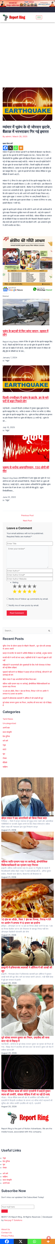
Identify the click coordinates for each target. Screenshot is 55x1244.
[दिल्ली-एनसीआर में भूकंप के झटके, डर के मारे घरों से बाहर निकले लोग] (26, 378)
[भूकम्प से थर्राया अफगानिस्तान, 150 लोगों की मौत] (26, 448)
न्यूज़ (4, 745)
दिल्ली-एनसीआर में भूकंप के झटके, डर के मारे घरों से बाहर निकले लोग (26, 399)
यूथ (4, 754)
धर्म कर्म (5, 741)
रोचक (5, 758)
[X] (10, 148)
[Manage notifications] (49, 1238)
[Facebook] (5, 148)
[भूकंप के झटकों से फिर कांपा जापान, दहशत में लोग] (26, 312)
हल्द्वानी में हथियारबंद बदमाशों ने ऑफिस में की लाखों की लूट (23, 698)
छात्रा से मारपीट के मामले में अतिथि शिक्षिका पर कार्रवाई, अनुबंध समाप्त (20, 9)
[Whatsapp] (15, 148)
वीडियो (5, 762)
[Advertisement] (27, 51)
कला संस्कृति (7, 732)
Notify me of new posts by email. (24, 605)
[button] (51, 17)
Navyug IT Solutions (13, 1220)
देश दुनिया (6, 736)
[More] (21, 148)
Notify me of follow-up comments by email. (28, 599)
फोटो (4, 749)
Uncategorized (9, 723)
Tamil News (8, 719)
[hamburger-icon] (39, 17)
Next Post (27, 521)
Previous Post (27, 516)
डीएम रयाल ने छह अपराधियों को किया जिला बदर (19, 679)
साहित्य (5, 767)
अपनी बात (6, 728)
